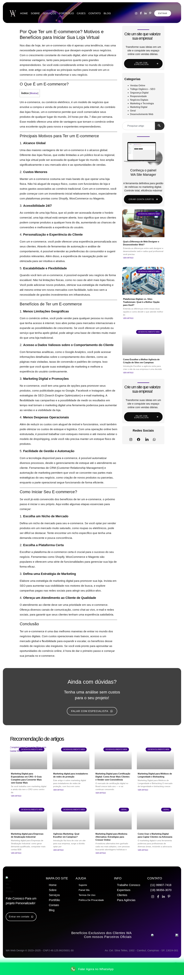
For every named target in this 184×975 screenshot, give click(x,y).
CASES (81, 13)
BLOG (107, 13)
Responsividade (138, 96)
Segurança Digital (139, 92)
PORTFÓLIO (66, 13)
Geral (133, 110)
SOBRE (35, 13)
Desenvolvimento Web (141, 114)
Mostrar (34, 93)
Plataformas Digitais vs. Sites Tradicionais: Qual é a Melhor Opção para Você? (141, 302)
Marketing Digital (138, 107)
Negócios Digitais (139, 100)
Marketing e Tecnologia (142, 103)
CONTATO (94, 13)
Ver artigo (128, 258)
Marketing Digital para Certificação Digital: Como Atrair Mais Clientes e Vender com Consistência (112, 776)
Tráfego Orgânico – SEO (142, 89)
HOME (24, 13)
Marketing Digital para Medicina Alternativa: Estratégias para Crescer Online (111, 837)
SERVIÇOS (49, 13)
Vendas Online (137, 85)
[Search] (159, 126)
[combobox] (138, 126)
